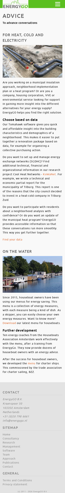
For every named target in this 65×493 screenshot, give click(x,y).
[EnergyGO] (15, 4)
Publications (11, 462)
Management (11, 446)
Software (9, 450)
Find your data (12, 239)
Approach (9, 458)
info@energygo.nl (15, 420)
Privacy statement (15, 484)
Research (9, 442)
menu (31, 363)
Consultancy (11, 438)
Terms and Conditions (17, 480)
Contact (8, 466)
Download (9, 322)
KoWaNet (49, 174)
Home (6, 434)
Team (6, 454)
